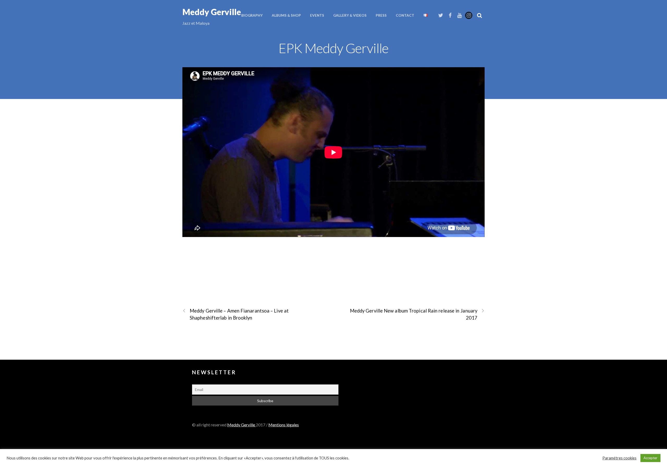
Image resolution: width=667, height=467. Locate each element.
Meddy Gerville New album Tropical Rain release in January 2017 (413, 314)
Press (381, 15)
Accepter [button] (650, 458)
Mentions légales (283, 424)
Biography (252, 15)
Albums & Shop (286, 15)
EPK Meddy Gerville (333, 48)
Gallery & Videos (350, 15)
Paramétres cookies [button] (619, 458)
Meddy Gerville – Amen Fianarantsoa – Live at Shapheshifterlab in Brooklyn (239, 314)
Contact (405, 15)
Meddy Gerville (241, 424)
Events (317, 15)
